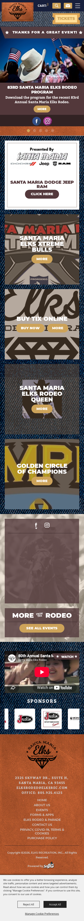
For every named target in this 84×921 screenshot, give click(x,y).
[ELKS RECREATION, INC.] (18, 12)
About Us (42, 805)
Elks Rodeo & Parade (42, 820)
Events (42, 810)
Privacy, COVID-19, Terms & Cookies (42, 831)
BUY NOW (30, 328)
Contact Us (42, 825)
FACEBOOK (36, 526)
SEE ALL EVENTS (42, 628)
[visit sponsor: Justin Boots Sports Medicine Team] (32, 719)
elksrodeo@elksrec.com (42, 787)
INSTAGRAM (47, 526)
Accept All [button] (55, 904)
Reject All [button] (28, 904)
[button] (57, 8)
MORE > (42, 194)
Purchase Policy (42, 838)
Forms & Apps (42, 815)
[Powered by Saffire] (51, 866)
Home (42, 800)
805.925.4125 (50, 792)
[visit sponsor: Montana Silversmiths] (58, 719)
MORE (42, 109)
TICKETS (66, 18)
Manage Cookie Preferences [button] (42, 913)
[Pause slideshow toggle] (57, 132)
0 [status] (47, 4)
